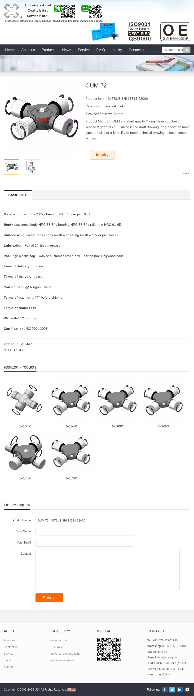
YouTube (187, 689)
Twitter (172, 689)
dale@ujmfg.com (168, 657)
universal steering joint (64, 653)
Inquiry (117, 50)
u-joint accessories (62, 660)
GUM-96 (26, 344)
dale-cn (162, 651)
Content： (27, 553)
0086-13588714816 (175, 646)
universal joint (112, 106)
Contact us (137, 50)
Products (49, 50)
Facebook (165, 689)
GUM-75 (19, 350)
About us (28, 50)
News (66, 50)
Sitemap (9, 667)
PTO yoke (56, 647)
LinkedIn (180, 689)
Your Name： (25, 531)
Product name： (23, 520)
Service (84, 50)
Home (10, 50)
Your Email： (25, 542)
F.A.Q (100, 50)
